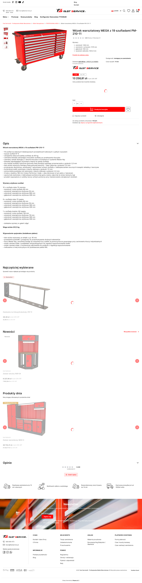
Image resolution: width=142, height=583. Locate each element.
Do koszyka (24, 323)
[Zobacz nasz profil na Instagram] (16, 2)
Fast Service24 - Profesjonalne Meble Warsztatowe (17, 23)
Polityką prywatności (53, 522)
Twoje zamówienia (66, 539)
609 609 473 (9, 10)
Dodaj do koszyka (101, 109)
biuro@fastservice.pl (25, 10)
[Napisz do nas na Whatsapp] (11, 552)
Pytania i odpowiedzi (67, 560)
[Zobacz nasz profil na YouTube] (19, 2)
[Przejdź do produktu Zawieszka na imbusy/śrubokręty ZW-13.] (27, 292)
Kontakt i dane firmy (39, 539)
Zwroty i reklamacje (67, 557)
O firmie (35, 542)
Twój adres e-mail (47, 513)
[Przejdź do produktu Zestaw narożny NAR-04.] (27, 352)
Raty (61, 563)
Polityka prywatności (40, 555)
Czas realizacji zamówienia (124, 545)
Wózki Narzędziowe (38, 23)
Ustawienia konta (66, 542)
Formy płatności (120, 539)
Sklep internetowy (70, 580)
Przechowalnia (65, 545)
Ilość (74, 100)
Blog (34, 557)
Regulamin (52, 520)
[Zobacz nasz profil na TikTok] (23, 2)
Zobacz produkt (24, 385)
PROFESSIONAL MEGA (52, 23)
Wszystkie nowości (130, 331)
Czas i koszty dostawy (122, 542)
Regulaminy (64, 555)
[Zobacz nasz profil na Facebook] (13, 2)
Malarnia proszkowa (94, 539)
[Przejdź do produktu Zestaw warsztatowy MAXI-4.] (27, 418)
